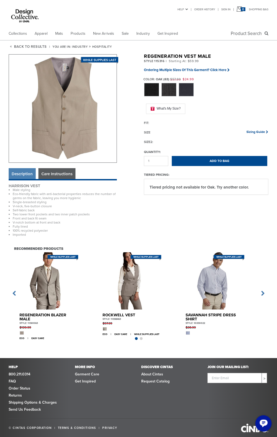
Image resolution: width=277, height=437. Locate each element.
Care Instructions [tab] (56, 174)
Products (78, 33)
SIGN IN (225, 9)
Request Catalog (155, 381)
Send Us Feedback (25, 409)
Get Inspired (167, 33)
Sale (125, 33)
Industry (143, 33)
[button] (63, 109)
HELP (180, 9)
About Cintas (152, 374)
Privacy (109, 428)
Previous (14, 293)
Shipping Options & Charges (33, 402)
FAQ (12, 381)
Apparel (41, 33)
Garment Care (87, 374)
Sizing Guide (255, 131)
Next (263, 293)
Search (247, 33)
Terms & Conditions (77, 428)
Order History (204, 9)
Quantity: (152, 151)
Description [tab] (22, 174)
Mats (59, 33)
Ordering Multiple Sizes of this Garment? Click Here (185, 69)
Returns (15, 395)
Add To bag (219, 160)
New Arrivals (103, 33)
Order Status (19, 388)
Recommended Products (38, 248)
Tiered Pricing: (156, 174)
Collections (18, 33)
